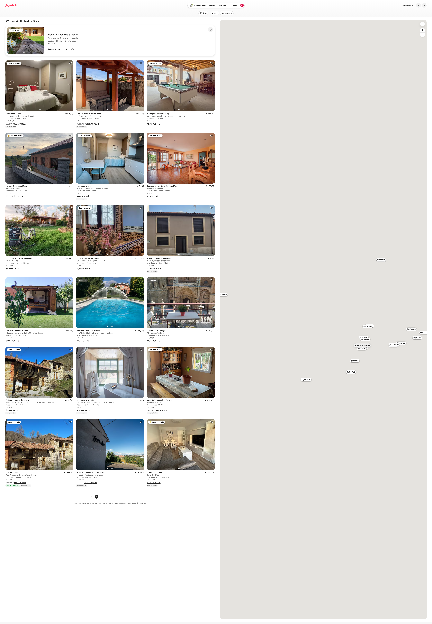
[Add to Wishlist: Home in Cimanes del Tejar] (70, 135)
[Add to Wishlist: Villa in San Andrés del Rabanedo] (70, 208)
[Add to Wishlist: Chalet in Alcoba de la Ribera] (70, 280)
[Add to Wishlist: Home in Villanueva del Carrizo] (141, 63)
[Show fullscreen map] (422, 24)
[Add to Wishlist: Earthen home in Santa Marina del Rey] (212, 135)
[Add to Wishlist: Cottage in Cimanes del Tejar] (212, 63)
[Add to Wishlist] (210, 29)
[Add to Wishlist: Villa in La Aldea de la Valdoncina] (141, 280)
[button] (55, 49)
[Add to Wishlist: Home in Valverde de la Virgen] (212, 208)
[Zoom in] (422, 30)
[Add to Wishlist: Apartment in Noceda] (141, 349)
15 (123, 497)
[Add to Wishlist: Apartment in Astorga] (212, 280)
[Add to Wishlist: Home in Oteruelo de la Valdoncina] (141, 422)
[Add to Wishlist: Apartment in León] (70, 63)
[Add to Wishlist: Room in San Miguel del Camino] (212, 349)
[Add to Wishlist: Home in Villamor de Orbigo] (141, 208)
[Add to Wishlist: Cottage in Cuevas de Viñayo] (70, 349)
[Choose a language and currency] (418, 5)
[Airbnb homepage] (11, 5)
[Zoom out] (422, 35)
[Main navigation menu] (424, 5)
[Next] (128, 497)
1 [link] (96, 497)
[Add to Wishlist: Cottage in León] (70, 422)
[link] (91, 497)
